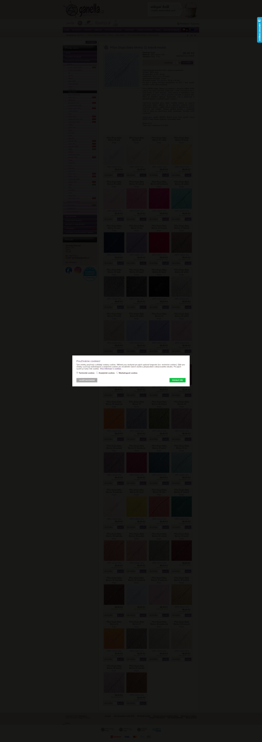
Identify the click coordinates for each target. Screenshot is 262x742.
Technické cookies (86, 373)
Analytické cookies (107, 373)
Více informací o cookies (110, 369)
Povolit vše (177, 380)
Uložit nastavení (87, 380)
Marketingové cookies (128, 373)
